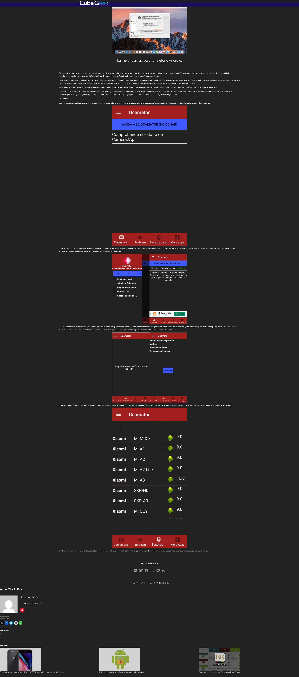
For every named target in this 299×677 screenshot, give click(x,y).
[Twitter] (141, 570)
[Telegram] (158, 570)
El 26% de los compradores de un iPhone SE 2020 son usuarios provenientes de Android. (32, 672)
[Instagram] (152, 570)
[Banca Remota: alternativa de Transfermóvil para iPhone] (247, 659)
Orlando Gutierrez (31, 597)
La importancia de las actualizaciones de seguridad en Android (121, 672)
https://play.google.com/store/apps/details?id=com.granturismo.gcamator (147, 94)
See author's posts (30, 603)
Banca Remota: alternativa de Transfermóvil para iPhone (219, 672)
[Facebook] (147, 570)
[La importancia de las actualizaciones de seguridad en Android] (147, 659)
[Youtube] (135, 570)
